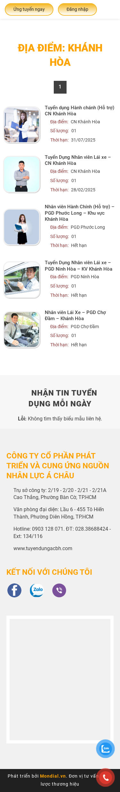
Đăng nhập (77, 9)
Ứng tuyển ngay (29, 9)
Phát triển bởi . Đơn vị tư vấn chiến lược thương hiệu (60, 780)
